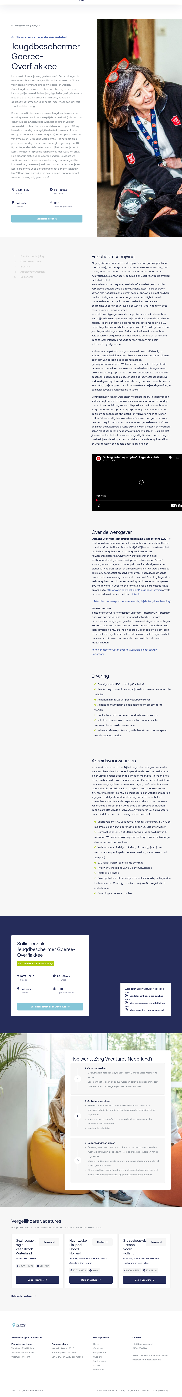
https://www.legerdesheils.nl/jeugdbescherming (134, 590)
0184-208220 (140, 1348)
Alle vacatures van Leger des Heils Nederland (41, 37)
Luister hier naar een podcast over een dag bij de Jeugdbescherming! (131, 601)
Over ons (97, 1357)
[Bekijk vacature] (37, 1261)
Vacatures (98, 1348)
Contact (97, 1365)
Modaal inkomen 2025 (62, 1348)
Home (96, 1344)
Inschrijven (98, 1369)
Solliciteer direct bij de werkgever (48, 1006)
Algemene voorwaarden (138, 1390)
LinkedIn (135, 594)
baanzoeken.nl (153, 1359)
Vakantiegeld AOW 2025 (63, 1352)
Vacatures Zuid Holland (23, 1348)
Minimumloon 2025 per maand (67, 1357)
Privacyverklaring (160, 1390)
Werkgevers (99, 1361)
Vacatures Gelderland (22, 1352)
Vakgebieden (99, 1352)
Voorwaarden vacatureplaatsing (111, 1390)
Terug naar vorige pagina (27, 25)
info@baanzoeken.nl (143, 1344)
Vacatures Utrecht (20, 1357)
